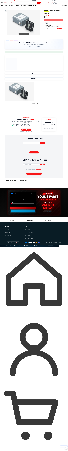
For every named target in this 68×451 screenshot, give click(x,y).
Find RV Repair (30, 5)
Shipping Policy (33, 78)
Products (9, 8)
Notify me (60, 28)
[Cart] (34, 449)
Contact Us (64, 5)
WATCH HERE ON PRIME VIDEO (23, 211)
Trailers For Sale (7, 232)
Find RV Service (54, 0)
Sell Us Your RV (13, 5)
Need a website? (50, 245)
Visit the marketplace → (38, 169)
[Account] (34, 381)
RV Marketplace (34, 0)
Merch (21, 5)
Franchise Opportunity (8, 235)
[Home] (6, 3)
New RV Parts (8, 5)
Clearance (25, 5)
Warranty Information (33, 73)
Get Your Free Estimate (25, 129)
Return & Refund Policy (29, 235)
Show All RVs (33, 152)
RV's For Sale (17, 5)
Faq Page (26, 233)
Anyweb (15, 245)
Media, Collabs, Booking (29, 238)
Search (42, 164)
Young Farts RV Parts (51, 242)
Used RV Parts (3, 5)
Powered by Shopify (58, 242)
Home (5, 8)
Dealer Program (34, 5)
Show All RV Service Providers (33, 173)
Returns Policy (33, 75)
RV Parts (14, 0)
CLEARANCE (7, 230)
